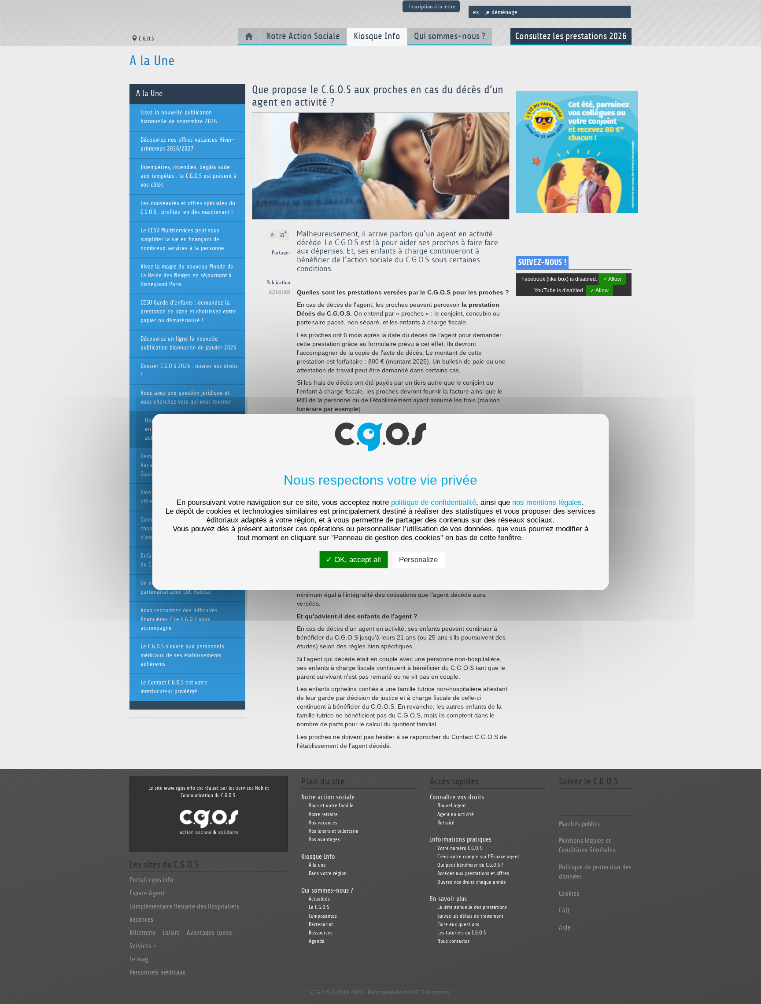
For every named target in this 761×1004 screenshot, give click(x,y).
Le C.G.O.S (319, 907)
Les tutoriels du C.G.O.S (461, 933)
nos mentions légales (547, 502)
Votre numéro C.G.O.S (459, 848)
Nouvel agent (451, 806)
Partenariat (321, 924)
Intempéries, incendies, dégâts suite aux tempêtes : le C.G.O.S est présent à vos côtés (188, 176)
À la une (317, 865)
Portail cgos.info (151, 880)
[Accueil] (248, 36)
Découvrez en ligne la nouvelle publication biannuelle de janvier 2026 (188, 343)
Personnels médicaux (157, 972)
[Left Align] (289, 235)
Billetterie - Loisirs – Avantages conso (180, 933)
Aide (565, 927)
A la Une (149, 93)
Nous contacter (453, 941)
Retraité (445, 823)
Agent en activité (455, 814)
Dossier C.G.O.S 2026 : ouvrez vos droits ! (189, 371)
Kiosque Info (377, 36)
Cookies (569, 893)
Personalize (418, 559)
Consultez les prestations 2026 (571, 36)
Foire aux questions (458, 924)
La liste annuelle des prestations (472, 907)
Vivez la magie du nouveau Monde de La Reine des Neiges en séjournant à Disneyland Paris (186, 275)
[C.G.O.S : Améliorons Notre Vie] (208, 821)
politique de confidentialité (433, 502)
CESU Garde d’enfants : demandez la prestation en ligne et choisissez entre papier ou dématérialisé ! (188, 311)
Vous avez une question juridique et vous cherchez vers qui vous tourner (185, 397)
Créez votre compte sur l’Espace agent (478, 857)
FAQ (564, 910)
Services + (142, 946)
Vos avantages (324, 839)
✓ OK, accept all (353, 559)
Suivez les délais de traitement (470, 916)
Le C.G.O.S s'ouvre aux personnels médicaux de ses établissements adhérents (182, 655)
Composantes (323, 916)
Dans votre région (328, 873)
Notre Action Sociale (303, 36)
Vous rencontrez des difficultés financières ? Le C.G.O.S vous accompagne (179, 619)
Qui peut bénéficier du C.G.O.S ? (470, 865)
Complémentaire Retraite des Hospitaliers (184, 906)
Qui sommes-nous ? (449, 36)
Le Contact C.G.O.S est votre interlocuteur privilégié (173, 687)
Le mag (138, 959)
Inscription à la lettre (432, 6)
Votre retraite (323, 814)
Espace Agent (147, 893)
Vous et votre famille (331, 806)
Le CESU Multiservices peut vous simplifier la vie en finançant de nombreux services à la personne (182, 239)
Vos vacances (323, 823)
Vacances (141, 919)
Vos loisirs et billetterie (333, 831)
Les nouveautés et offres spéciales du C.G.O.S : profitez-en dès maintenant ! (187, 208)
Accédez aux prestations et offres (473, 873)
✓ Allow (612, 279)
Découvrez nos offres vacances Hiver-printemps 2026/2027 (187, 144)
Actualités (319, 899)
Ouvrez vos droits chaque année (471, 882)
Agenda (317, 941)
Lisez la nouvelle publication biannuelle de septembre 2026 (178, 117)
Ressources (320, 933)
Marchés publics (579, 824)
